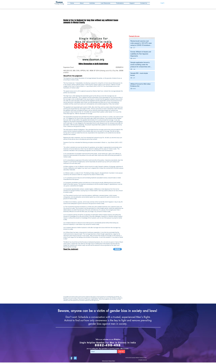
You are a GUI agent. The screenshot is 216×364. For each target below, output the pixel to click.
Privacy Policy (112, 360)
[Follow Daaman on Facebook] (71, 358)
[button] (92, 3)
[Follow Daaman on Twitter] (75, 358)
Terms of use (105, 360)
